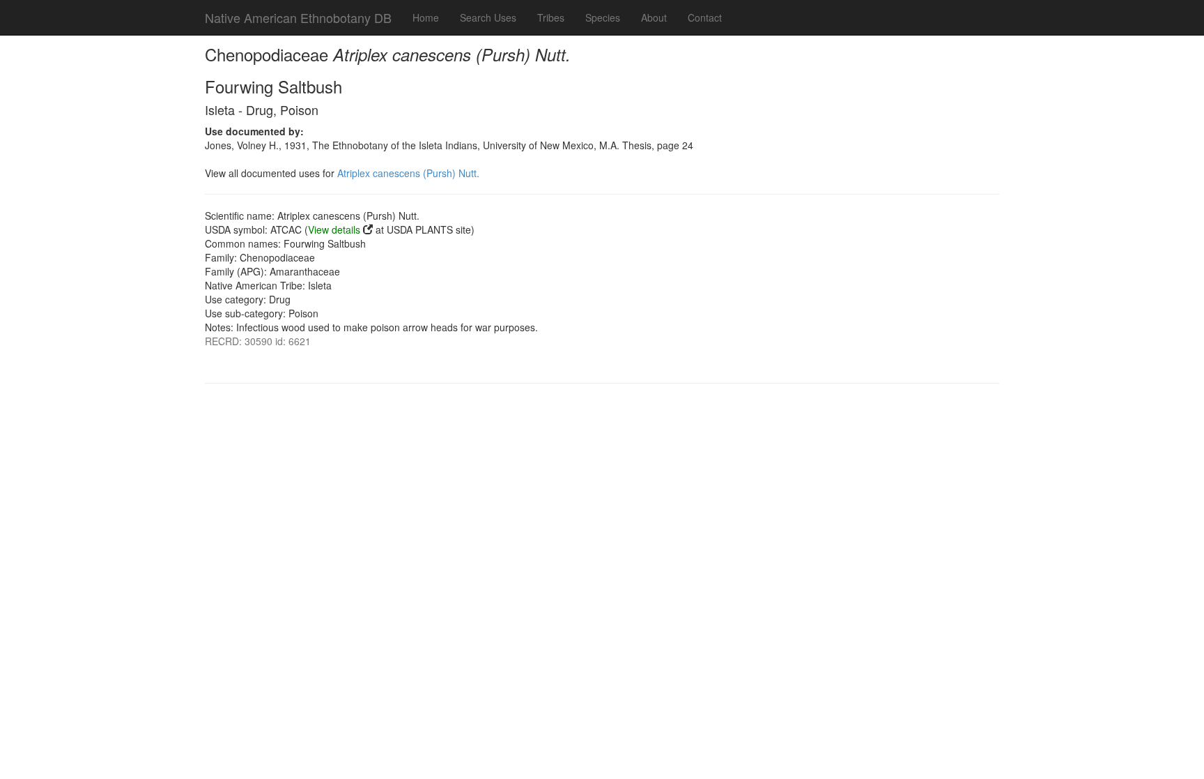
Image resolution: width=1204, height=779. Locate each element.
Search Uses (488, 17)
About (654, 17)
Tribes (550, 17)
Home (425, 17)
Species (602, 17)
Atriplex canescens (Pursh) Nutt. (408, 173)
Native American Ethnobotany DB (298, 17)
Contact (705, 17)
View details (334, 229)
